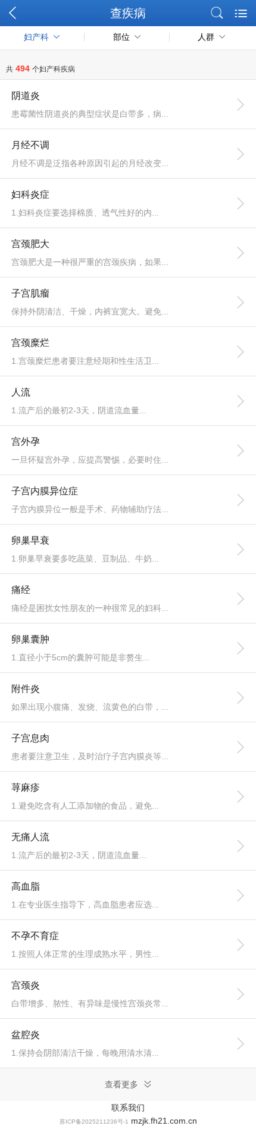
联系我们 (128, 1107)
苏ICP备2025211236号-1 (94, 1121)
